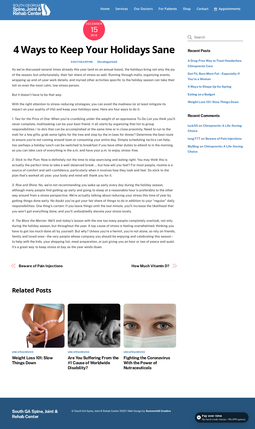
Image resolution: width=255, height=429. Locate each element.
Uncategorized (107, 61)
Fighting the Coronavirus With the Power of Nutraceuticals (147, 362)
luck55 (193, 125)
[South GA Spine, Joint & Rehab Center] (32, 15)
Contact (202, 9)
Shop (187, 9)
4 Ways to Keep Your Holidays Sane (94, 49)
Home (105, 9)
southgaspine (82, 61)
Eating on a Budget (201, 94)
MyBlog (193, 146)
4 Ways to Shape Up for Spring (209, 86)
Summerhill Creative (158, 410)
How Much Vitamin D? (150, 266)
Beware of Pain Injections (41, 266)
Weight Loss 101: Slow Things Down (32, 360)
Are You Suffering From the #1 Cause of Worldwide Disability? (93, 362)
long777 (194, 138)
